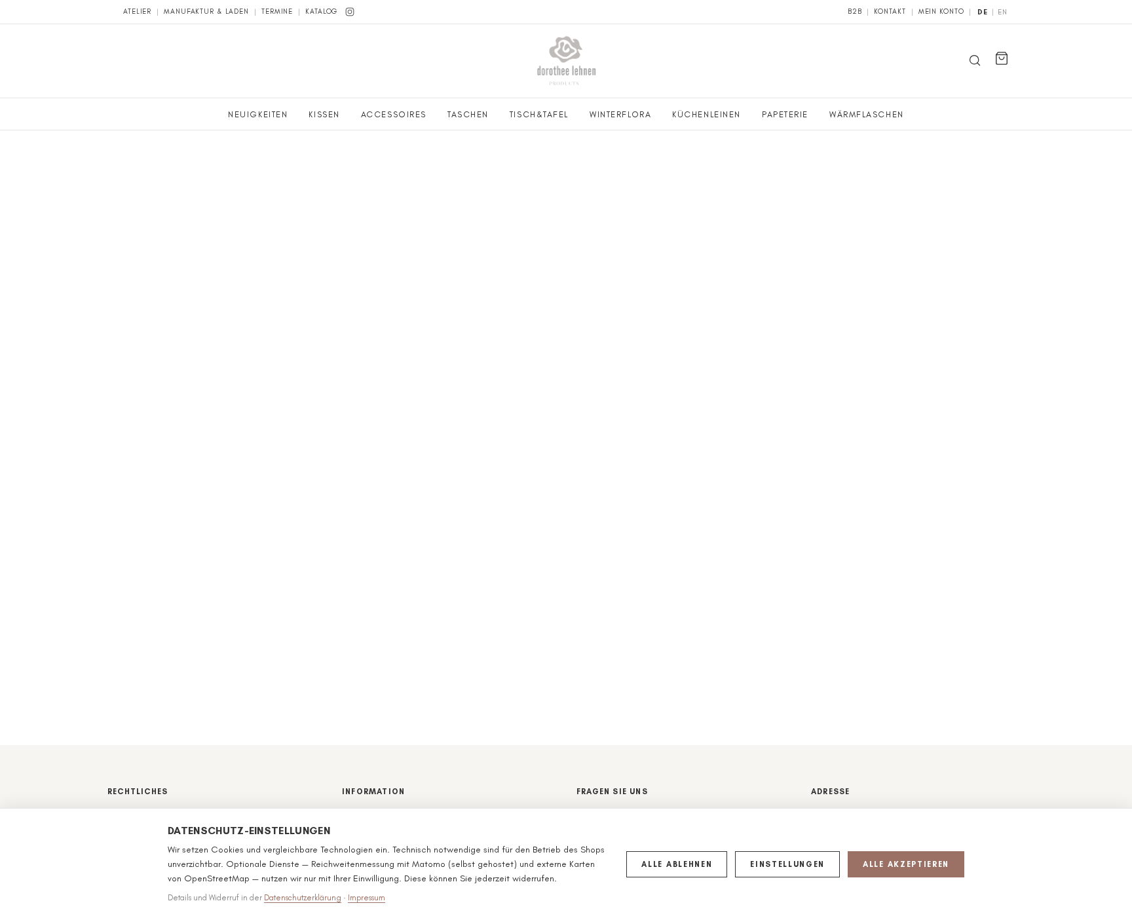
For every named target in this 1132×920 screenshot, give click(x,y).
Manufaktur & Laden (206, 11)
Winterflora (620, 114)
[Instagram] (349, 11)
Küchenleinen (706, 114)
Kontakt (889, 11)
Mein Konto (941, 11)
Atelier (137, 11)
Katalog (321, 11)
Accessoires (393, 114)
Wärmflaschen (866, 114)
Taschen (468, 114)
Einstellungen (787, 864)
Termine (277, 11)
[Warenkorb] (1001, 58)
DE (982, 12)
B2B (855, 11)
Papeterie (785, 114)
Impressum (366, 897)
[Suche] (975, 61)
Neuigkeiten (258, 114)
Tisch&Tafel (539, 114)
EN (1003, 12)
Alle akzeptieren (906, 864)
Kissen (324, 114)
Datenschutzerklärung (302, 897)
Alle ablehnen (676, 864)
